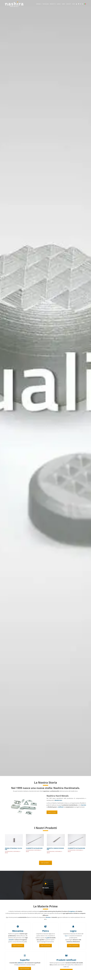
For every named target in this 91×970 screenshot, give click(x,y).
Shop (73, 4)
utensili (11, 939)
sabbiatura (20, 963)
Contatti (68, 4)
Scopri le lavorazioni (18, 945)
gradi (48, 937)
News (63, 4)
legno (66, 935)
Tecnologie (46, 4)
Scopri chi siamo (52, 812)
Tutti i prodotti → (45, 863)
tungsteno (72, 911)
